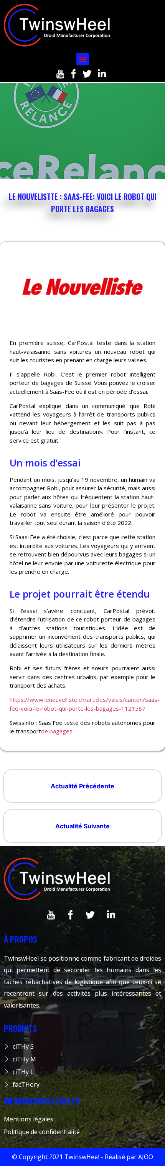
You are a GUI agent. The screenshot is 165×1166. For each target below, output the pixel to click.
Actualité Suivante (82, 826)
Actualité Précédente (82, 786)
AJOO (145, 1157)
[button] (82, 59)
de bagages (57, 731)
